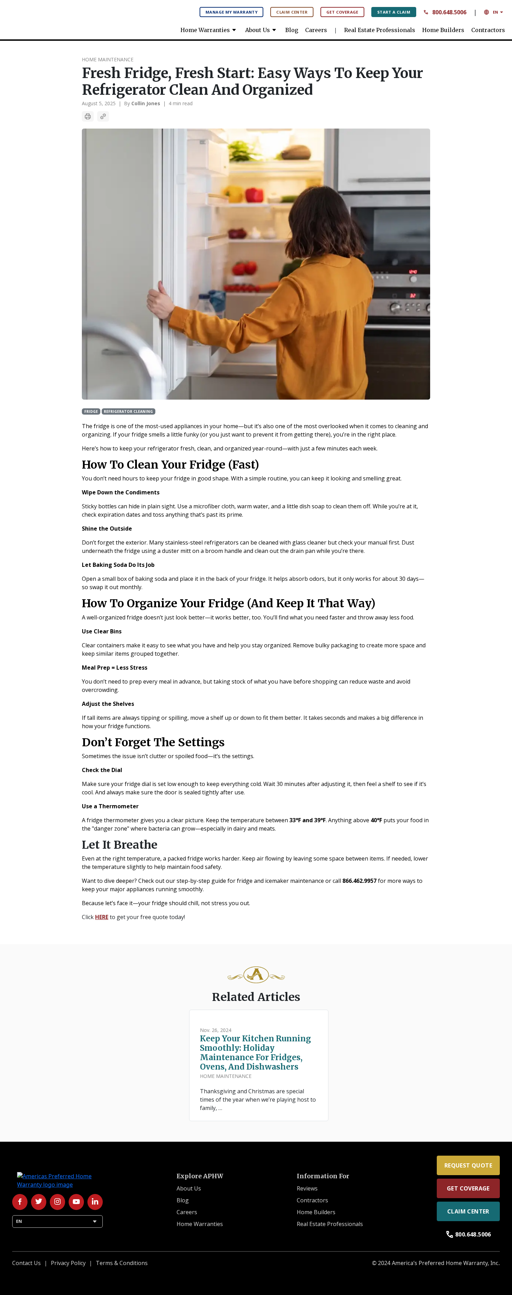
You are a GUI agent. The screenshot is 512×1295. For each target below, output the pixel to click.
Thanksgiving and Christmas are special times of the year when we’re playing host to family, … (258, 1099)
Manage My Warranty (231, 12)
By (142, 103)
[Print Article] (88, 116)
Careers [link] (316, 29)
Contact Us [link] (26, 1263)
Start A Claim (393, 12)
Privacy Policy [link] (68, 1263)
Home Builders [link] (443, 29)
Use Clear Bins (102, 631)
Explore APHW (200, 1176)
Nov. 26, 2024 (215, 1030)
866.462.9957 (359, 881)
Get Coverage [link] (468, 1188)
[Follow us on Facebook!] (20, 1202)
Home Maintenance (107, 59)
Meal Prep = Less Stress (114, 667)
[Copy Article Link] (103, 116)
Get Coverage (342, 12)
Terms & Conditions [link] (122, 1263)
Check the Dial (102, 770)
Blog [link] (291, 29)
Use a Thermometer (110, 806)
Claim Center (292, 12)
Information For (323, 1176)
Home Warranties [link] (209, 30)
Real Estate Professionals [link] (379, 29)
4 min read (181, 103)
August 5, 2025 (99, 103)
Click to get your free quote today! (133, 917)
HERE (101, 917)
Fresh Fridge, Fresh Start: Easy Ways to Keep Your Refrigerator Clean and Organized (252, 81)
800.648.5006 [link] (468, 1234)
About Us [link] (261, 30)
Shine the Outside (107, 528)
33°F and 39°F (307, 820)
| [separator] (119, 103)
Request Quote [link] (468, 1165)
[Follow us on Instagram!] (57, 1202)
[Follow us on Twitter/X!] (38, 1202)
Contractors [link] (488, 29)
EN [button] (494, 12)
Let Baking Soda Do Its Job (118, 565)
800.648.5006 (444, 12)
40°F (376, 820)
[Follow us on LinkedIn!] (95, 1202)
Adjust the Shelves (108, 704)
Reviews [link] (307, 1188)
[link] (59, 17)
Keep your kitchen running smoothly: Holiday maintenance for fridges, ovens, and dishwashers (255, 1053)
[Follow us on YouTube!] (76, 1202)
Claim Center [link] (468, 1211)
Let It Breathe (119, 844)
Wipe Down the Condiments (121, 492)
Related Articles (256, 997)
